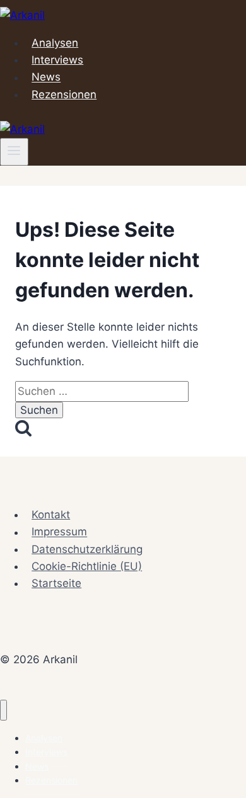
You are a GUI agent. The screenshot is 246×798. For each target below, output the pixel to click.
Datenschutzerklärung (87, 549)
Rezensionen (64, 94)
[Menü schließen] (3, 710)
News (46, 77)
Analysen (55, 43)
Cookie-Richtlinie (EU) (87, 566)
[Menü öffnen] (14, 152)
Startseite (56, 583)
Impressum (59, 532)
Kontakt (51, 514)
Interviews (57, 60)
